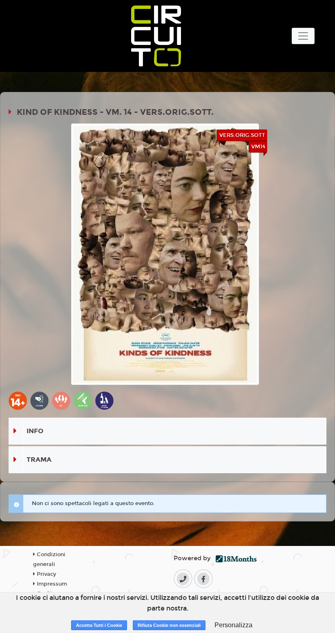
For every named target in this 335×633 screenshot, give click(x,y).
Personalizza (233, 625)
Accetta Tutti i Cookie (99, 625)
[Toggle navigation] (303, 36)
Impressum (51, 584)
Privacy (45, 574)
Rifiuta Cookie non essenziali (169, 625)
